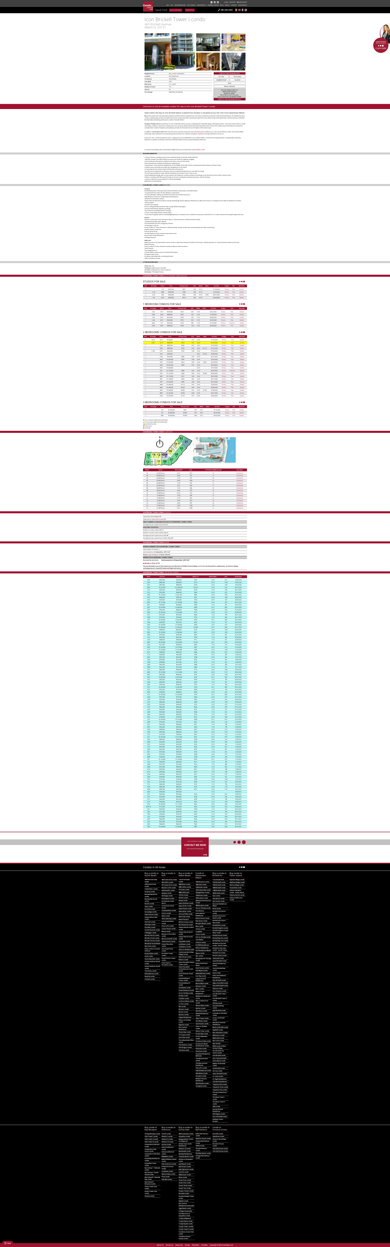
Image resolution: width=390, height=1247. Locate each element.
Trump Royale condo (186, 1224)
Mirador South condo (152, 938)
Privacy (187, 1245)
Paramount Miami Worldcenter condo (202, 1045)
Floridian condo (150, 927)
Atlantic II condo (167, 1139)
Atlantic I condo (167, 1136)
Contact (234, 5)
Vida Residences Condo (203, 1070)
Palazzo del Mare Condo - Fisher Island (237, 891)
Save (229, 83)
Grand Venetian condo (152, 930)
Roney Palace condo (151, 953)
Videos (227, 5)
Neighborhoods (180, 5)
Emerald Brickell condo (220, 986)
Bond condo (217, 908)
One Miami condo (201, 1021)
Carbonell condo (218, 958)
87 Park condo (183, 898)
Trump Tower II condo (186, 1229)
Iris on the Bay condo (186, 993)
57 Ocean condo (184, 890)
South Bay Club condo (152, 959)
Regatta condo (184, 1025)
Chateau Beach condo (186, 1156)
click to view (159, 519)
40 (213, 500)
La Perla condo (184, 1172)
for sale (221, 76)
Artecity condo (150, 892)
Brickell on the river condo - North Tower (220, 944)
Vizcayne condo (201, 1076)
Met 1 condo (200, 989)
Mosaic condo (183, 1012)
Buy (168, 5)
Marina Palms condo (168, 1174)
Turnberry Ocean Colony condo (184, 1237)
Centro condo (200, 934)
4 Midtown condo (201, 895)
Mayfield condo (218, 1030)
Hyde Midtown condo (203, 973)
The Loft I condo (201, 1068)
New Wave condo (201, 1011)
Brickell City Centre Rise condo (219, 921)
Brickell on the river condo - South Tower (220, 949)
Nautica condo (184, 1015)
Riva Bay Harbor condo (203, 1153)
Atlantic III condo (167, 1142)
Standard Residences (220, 1082)
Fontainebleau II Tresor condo (184, 979)
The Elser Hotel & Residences (201, 1064)
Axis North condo (219, 898)
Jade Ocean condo (185, 1166)
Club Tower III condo (152, 1142)
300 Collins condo (167, 882)
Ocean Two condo (185, 1188)
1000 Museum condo (202, 882)
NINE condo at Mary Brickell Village (219, 1047)
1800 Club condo (201, 884)
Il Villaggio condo (150, 933)
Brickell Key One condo (220, 938)
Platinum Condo (201, 1048)
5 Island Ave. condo (151, 889)
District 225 (216, 973)
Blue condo (199, 926)
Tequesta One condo (220, 1084)
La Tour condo (183, 1004)
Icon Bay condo (201, 976)
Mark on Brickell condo (220, 1027)
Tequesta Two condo (220, 1090)
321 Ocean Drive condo (169, 885)
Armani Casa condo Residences (185, 1145)
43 (213, 473)
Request (232, 323)
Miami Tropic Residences (200, 992)
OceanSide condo (236, 888)
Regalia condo (183, 1201)
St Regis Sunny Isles (185, 1211)
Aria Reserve (200, 911)
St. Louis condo (218, 1076)
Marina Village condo (237, 885)
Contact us (190, 10)
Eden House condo (185, 957)
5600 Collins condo (185, 887)
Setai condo (149, 956)
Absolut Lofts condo (169, 888)
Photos (227, 289)
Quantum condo (201, 1051)
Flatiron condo (218, 988)
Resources (179, 1245)
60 (213, 478)
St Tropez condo (184, 1035)
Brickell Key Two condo (220, 941)
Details (241, 289)
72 (213, 508)
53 (213, 480)
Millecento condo (219, 1035)
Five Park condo (150, 922)
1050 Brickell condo (219, 885)
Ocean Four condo (185, 1180)
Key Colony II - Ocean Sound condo (152, 1174)
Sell (171, 5)
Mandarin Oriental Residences (219, 1023)
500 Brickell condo (219, 893)
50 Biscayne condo (202, 898)
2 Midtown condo (201, 887)
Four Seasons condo (219, 991)
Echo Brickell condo (219, 980)
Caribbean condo (184, 944)
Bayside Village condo (237, 879)
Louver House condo (169, 929)
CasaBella (199, 932)
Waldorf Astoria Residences (201, 1080)
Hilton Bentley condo (169, 919)
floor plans (237, 76)
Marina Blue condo (202, 983)
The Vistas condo (150, 971)
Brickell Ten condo (219, 953)
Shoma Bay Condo (185, 1032)
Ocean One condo (185, 1183)
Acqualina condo (184, 1136)
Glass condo (166, 916)
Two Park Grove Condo (220, 1151)
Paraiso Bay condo (202, 1034)
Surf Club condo (184, 1037)
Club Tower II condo (151, 1139)
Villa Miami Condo (202, 1073)
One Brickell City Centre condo (218, 1052)
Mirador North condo (152, 935)
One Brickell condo (219, 1055)
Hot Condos (191, 5)
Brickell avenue (200, 132)
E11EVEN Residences (202, 945)
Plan (233, 289)
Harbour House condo (203, 1138)
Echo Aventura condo (169, 1164)
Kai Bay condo (183, 996)
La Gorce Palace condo (186, 1001)
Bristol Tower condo (220, 955)
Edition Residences (202, 948)
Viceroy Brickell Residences (218, 1110)
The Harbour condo (185, 1045)
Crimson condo (201, 942)
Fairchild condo (218, 1134)
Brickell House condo (220, 935)
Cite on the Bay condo (203, 937)
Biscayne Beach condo (203, 923)
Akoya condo (183, 900)
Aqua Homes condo (185, 908)
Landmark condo (167, 1171)
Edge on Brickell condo (220, 983)
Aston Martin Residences (200, 914)
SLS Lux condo (217, 1071)
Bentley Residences (185, 1154)
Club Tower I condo (151, 1136)
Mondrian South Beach (152, 943)
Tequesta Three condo (220, 1087)
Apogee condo (167, 893)
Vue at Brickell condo (220, 1116)
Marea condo (166, 931)
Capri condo (149, 906)
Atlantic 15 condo (185, 1148)
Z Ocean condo (150, 979)
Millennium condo (185, 1175)
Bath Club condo (184, 916)
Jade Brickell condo (219, 1010)
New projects (201, 5)
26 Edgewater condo (202, 892)
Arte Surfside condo (186, 914)
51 (213, 485)
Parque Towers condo (186, 1191)
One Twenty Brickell (219, 1058)
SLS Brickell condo (219, 1068)
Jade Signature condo (186, 1169)
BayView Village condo (237, 882)
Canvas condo (200, 929)
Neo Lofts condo (218, 1041)
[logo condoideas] (148, 6)
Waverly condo (150, 976)
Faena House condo (151, 914)
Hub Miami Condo (202, 970)
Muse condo (183, 1177)
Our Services (242, 5)
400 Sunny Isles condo (186, 1134)
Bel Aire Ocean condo (186, 922)
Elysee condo (200, 953)
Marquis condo (201, 986)
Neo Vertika (217, 1043)
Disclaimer (195, 1245)
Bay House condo (201, 921)
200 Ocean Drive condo (169, 879)
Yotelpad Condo (201, 1086)
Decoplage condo (151, 912)
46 (213, 488)
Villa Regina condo (219, 1114)
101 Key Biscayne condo (152, 1134)
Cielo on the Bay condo (186, 949)
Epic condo (199, 956)
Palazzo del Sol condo (237, 895)
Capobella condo (184, 941)
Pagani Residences (185, 1017)
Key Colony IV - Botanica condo (150, 1183)
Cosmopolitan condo (169, 910)
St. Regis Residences (219, 1079)
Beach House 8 (183, 919)
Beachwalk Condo (185, 1151)
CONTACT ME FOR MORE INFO (229, 73)
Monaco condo (184, 1009)
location (237, 80)
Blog (222, 5)
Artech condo (166, 1134)
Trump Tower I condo (186, 1226)
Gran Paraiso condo (202, 968)
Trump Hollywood (185, 1218)
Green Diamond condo (186, 990)
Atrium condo (166, 1144)
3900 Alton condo (184, 884)
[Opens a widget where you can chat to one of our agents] (7, 1243)
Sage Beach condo (185, 1208)
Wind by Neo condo (202, 1083)
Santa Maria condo (219, 1061)
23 (213, 498)
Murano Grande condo (169, 939)
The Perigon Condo (185, 1047)
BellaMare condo (167, 1156)
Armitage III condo (168, 898)
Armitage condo (167, 896)
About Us (160, 1245)
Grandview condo (185, 988)
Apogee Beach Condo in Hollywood (186, 1140)
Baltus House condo (202, 918)
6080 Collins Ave (184, 892)
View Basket (243, 2)
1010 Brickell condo (219, 882)
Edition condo (183, 959)
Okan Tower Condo (202, 1018)
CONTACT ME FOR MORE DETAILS (229, 99)
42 (213, 493)
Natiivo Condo (200, 1008)
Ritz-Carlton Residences (183, 1028)
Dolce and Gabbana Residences (219, 976)
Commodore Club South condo (150, 1150)
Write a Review (229, 86)
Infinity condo (200, 150)
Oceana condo (149, 1196)
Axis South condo (219, 901)
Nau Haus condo (150, 946)
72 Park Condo (183, 895)
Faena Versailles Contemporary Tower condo (186, 969)
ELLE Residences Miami (203, 950)
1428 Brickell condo (219, 890)
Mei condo (182, 1006)
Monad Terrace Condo (152, 941)
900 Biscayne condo (202, 905)
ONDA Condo (200, 1146)
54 (213, 490)
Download (240, 473)
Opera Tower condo (202, 1031)
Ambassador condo (168, 890)
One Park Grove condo (220, 1148)
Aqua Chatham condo (186, 903)
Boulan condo (149, 904)
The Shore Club (184, 1050)
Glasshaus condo (218, 1136)
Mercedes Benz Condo (220, 1033)
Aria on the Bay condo (203, 908)
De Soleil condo (150, 909)
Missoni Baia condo (202, 1005)
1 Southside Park (218, 879)
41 (213, 483)
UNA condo (216, 1106)
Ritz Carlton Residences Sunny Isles (186, 1205)
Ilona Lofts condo (168, 926)
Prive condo (166, 1177)
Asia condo (216, 896)
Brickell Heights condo (220, 928)
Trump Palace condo (186, 1221)
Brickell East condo (219, 925)
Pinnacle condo (184, 1193)
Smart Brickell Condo (220, 1074)
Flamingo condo (150, 924)
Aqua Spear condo (185, 911)
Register (232, 2)
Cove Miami (199, 940)
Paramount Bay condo (203, 1041)
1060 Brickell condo (219, 888)
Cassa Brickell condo (219, 961)
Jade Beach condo (185, 1164)
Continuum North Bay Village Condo (186, 953)
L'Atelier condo (184, 998)
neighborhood (221, 80)
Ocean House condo (168, 941)
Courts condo (166, 913)
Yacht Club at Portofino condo (167, 964)
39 (213, 475)
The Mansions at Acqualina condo (184, 1215)
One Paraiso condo (202, 1024)
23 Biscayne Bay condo (203, 890)
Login (226, 2)
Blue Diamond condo (186, 925)
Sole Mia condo (167, 1179)
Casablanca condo (185, 947)
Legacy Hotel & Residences (201, 980)
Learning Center (213, 5)
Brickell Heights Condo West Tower (220, 932)
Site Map (204, 1245)
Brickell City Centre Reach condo (219, 917)
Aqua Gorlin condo (185, 906)
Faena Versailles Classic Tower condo (186, 963)
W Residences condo (152, 974)
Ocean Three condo (185, 1185)
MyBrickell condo (218, 1038)
